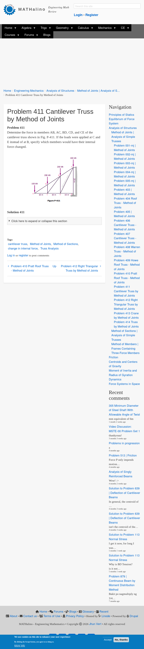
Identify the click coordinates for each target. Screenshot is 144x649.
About (13, 616)
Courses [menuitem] (8, 35)
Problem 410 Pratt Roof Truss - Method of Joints (30, 268)
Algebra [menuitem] (25, 28)
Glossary (88, 611)
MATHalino (32, 9)
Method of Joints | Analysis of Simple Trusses (123, 136)
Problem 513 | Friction (123, 455)
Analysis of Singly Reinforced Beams (120, 474)
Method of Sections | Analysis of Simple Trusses (124, 335)
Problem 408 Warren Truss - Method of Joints (127, 251)
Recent (103, 611)
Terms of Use (51, 616)
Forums (58, 611)
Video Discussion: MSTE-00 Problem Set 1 (124, 428)
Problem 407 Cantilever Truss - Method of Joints (125, 238)
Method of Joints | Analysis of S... (98, 90)
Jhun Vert (95, 624)
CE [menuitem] (121, 28)
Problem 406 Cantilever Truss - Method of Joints (125, 224)
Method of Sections (65, 244)
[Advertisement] (72, 61)
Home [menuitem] (7, 28)
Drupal (134, 616)
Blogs (72, 611)
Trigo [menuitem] (42, 28)
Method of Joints (40, 244)
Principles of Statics (121, 115)
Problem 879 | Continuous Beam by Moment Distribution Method (122, 582)
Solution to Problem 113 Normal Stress (124, 536)
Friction (113, 357)
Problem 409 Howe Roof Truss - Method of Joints (127, 264)
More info (19, 645)
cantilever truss (17, 244)
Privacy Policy (75, 616)
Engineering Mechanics (29, 90)
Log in (11, 255)
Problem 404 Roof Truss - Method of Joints (125, 202)
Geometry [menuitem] (61, 28)
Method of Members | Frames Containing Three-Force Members (125, 348)
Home (7, 90)
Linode (106, 616)
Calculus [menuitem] (82, 28)
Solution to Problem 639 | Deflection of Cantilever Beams (124, 492)
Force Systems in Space (124, 384)
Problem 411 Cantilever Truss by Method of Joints (126, 290)
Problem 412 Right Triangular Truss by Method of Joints (79, 268)
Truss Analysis (49, 248)
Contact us (30, 616)
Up (54, 266)
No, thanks (121, 639)
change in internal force (23, 248)
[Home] (11, 9)
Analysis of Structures (60, 90)
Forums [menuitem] (28, 35)
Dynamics (115, 379)
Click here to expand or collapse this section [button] (39, 221)
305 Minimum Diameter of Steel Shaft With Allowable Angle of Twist (124, 409)
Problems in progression (124, 443)
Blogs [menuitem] (46, 35)
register (23, 255)
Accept (108, 639)
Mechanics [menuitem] (103, 28)
